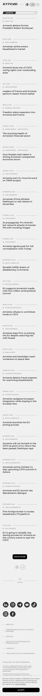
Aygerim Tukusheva (12, 394)
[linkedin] (6, 605)
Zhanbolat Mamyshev (12, 108)
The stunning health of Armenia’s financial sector (17, 134)
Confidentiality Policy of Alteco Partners (20, 630)
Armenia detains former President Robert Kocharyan (18, 26)
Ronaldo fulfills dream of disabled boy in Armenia (16, 268)
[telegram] (20, 605)
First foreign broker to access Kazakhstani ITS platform (18, 512)
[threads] (5, 614)
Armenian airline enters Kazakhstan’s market (15, 47)
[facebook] (13, 614)
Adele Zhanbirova (11, 42)
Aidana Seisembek (11, 87)
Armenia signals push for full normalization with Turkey (18, 247)
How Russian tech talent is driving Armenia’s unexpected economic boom (19, 157)
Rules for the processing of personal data (18, 642)
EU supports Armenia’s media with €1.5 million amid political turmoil (19, 291)
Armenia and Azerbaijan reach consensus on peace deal (19, 357)
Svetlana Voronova (12, 284)
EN (32, 5)
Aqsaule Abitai (10, 352)
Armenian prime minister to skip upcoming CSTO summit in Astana (20, 469)
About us (10, 624)
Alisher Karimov (10, 129)
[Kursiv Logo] (10, 4)
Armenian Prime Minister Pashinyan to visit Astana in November (17, 201)
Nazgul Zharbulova (12, 263)
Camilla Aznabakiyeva (12, 463)
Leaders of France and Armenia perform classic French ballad (19, 92)
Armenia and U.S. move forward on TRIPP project (20, 179)
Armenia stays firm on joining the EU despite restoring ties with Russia (19, 335)
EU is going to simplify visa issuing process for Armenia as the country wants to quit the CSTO (19, 537)
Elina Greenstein (11, 195)
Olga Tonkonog (10, 528)
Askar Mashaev (23, 129)
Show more (19, 557)
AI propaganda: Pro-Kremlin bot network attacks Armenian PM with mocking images (19, 225)
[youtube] (27, 605)
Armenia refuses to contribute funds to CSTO (19, 313)
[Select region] (27, 4)
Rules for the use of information (20, 653)
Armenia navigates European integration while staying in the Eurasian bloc (19, 401)
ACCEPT (21, 690)
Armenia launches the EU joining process (16, 423)
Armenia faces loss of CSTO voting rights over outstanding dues (19, 70)
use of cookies (20, 684)
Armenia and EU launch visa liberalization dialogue (18, 491)
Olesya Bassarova (11, 329)
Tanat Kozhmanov (11, 174)
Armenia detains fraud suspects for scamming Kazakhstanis (20, 379)
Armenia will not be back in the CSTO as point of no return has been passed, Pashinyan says (19, 446)
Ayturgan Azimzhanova (13, 307)
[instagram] (13, 605)
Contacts (10, 648)
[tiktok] (34, 605)
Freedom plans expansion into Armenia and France (19, 113)
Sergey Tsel (9, 21)
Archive (9, 636)
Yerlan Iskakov (10, 218)
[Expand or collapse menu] (37, 4)
